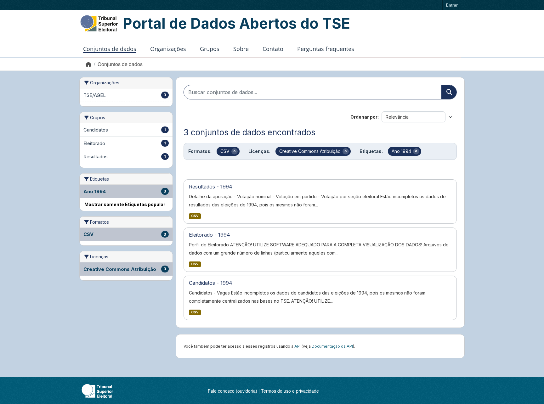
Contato (273, 49)
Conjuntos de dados (109, 49)
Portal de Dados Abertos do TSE (236, 23)
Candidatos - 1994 (210, 283)
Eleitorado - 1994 (209, 235)
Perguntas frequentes (325, 49)
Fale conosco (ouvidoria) (232, 391)
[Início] (88, 64)
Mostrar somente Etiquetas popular (124, 204)
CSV (195, 216)
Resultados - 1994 (210, 186)
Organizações (168, 49)
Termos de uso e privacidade (290, 391)
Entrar (452, 5)
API (297, 346)
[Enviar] (448, 92)
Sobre (241, 49)
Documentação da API (332, 346)
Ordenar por (363, 117)
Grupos (209, 49)
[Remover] (234, 151)
